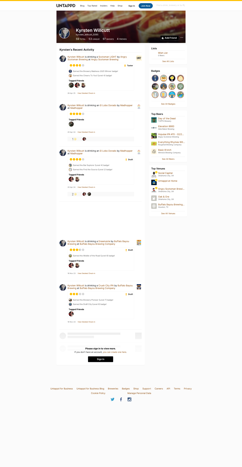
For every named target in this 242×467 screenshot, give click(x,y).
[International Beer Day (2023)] (172, 78)
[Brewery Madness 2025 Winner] (155, 78)
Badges (126, 388)
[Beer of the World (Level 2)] (180, 95)
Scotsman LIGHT (107, 56)
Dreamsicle (104, 241)
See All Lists (168, 61)
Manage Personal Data (139, 393)
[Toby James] (89, 194)
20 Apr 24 (71, 132)
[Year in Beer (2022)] (155, 87)
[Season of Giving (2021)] (172, 95)
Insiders (103, 5)
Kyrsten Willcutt (76, 56)
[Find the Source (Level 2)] (155, 95)
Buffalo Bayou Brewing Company (97, 244)
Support (146, 388)
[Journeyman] (164, 78)
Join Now (145, 6)
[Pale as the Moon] (180, 78)
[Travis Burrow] (84, 139)
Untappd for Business (61, 388)
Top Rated (92, 5)
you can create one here (114, 352)
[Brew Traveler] (172, 87)
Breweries (113, 388)
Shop (120, 5)
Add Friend (171, 38)
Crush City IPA (106, 285)
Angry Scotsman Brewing (104, 59)
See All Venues (168, 213)
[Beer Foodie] (164, 87)
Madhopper (126, 105)
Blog (82, 5)
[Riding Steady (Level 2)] (164, 95)
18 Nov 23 (71, 273)
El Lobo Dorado (108, 105)
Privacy (188, 388)
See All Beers (168, 159)
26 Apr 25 (71, 93)
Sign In (131, 6)
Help (112, 5)
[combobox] (171, 5)
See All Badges (168, 104)
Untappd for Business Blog (90, 388)
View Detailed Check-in (86, 93)
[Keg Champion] (180, 87)
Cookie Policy (98, 393)
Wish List (163, 53)
